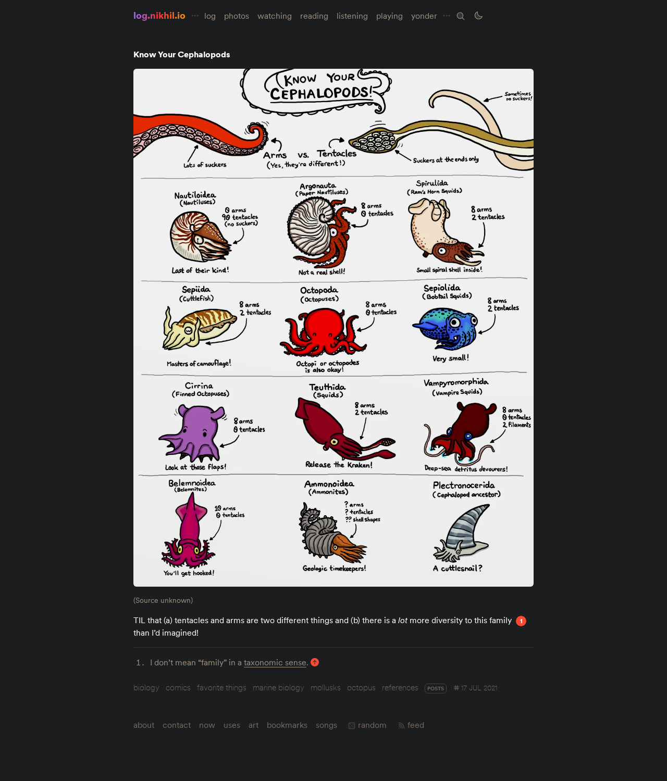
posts (435, 688)
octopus (361, 687)
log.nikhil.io (159, 15)
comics (178, 687)
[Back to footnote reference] (315, 662)
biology (146, 687)
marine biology (278, 687)
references (400, 687)
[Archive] (460, 16)
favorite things (221, 687)
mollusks (326, 687)
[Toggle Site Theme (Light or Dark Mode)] (478, 15)
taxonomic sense (275, 662)
